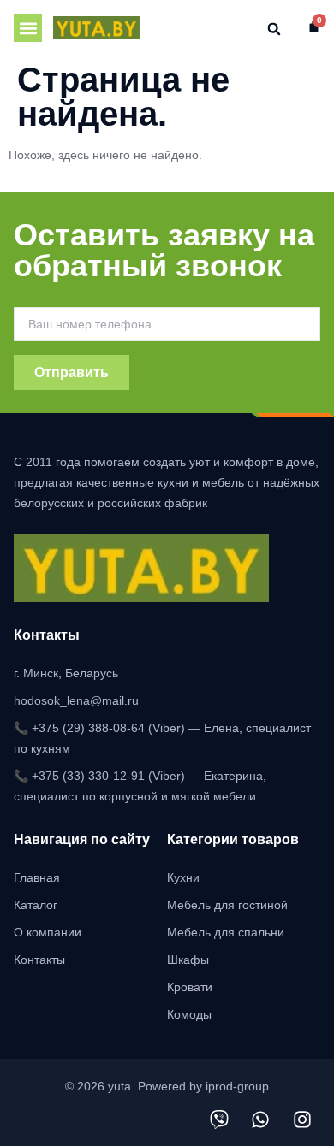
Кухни (183, 877)
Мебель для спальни (225, 932)
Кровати (189, 987)
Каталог (35, 905)
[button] (28, 28)
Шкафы (188, 959)
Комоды (189, 1014)
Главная (37, 877)
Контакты (39, 959)
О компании (47, 932)
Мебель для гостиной (227, 905)
